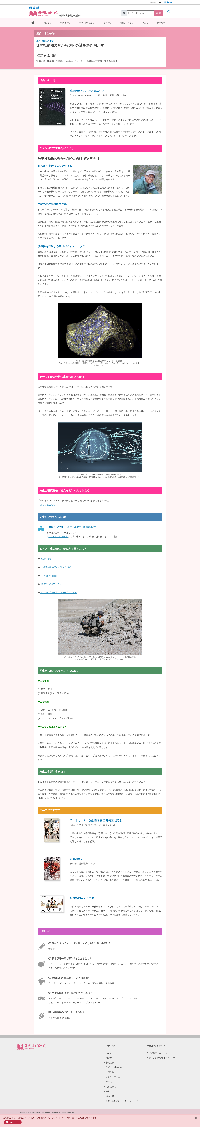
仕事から (107, 23)
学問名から (65, 23)
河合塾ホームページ (158, 1053)
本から (145, 23)
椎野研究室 (46, 559)
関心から (47, 23)
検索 (158, 13)
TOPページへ (14, 1122)
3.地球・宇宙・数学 (58, 536)
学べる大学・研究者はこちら (84, 527)
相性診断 (110, 1096)
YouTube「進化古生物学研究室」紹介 (58, 592)
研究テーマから (126, 23)
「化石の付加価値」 (50, 575)
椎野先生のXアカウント (52, 584)
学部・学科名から (86, 23)
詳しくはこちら (47, 504)
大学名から (162, 23)
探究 (108, 1091)
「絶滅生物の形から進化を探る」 (56, 567)
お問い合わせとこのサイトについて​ (122, 1101)
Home (108, 1053)
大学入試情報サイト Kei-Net (162, 1058)
